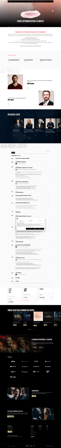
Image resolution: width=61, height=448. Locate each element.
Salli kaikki (39, 228)
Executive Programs (41, 1)
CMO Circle (32, 428)
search (50, 1)
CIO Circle (32, 430)
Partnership (36, 1)
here (21, 436)
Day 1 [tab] (13, 152)
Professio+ (40, 428)
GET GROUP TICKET (35, 347)
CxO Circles (32, 1)
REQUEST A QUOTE (41, 347)
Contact (47, 427)
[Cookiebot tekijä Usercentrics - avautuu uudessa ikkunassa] (41, 218)
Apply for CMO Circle (10, 416)
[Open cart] (51, 1)
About (46, 1)
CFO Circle (32, 427)
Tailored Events (40, 429)
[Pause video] (52, 11)
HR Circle (32, 429)
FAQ (46, 428)
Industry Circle (32, 431)
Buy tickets (30, 300)
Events (29, 1)
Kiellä (30, 228)
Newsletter (47, 429)
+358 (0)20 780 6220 (10, 428)
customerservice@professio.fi (11, 429)
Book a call (10, 431)
